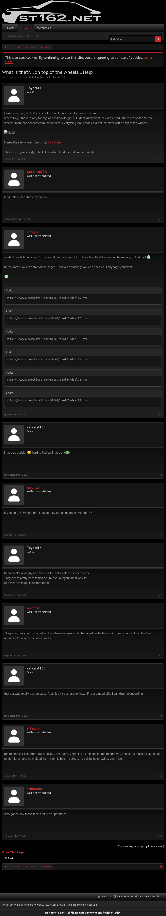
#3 (160, 414)
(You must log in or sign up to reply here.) (140, 846)
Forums (26, 28)
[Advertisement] (83, 881)
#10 (160, 836)
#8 (160, 716)
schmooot (34, 789)
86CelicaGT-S (37, 172)
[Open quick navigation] (161, 47)
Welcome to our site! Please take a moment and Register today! (83, 912)
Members (43, 28)
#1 (160, 159)
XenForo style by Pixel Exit (82, 904)
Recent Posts (33, 36)
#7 (160, 655)
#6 (160, 595)
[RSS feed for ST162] (158, 896)
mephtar (33, 488)
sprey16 (33, 232)
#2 (160, 219)
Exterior (22, 77)
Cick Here (54, 142)
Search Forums (15, 36)
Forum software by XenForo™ (33, 904)
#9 (160, 776)
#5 (160, 535)
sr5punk (33, 729)
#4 (160, 475)
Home (11, 28)
